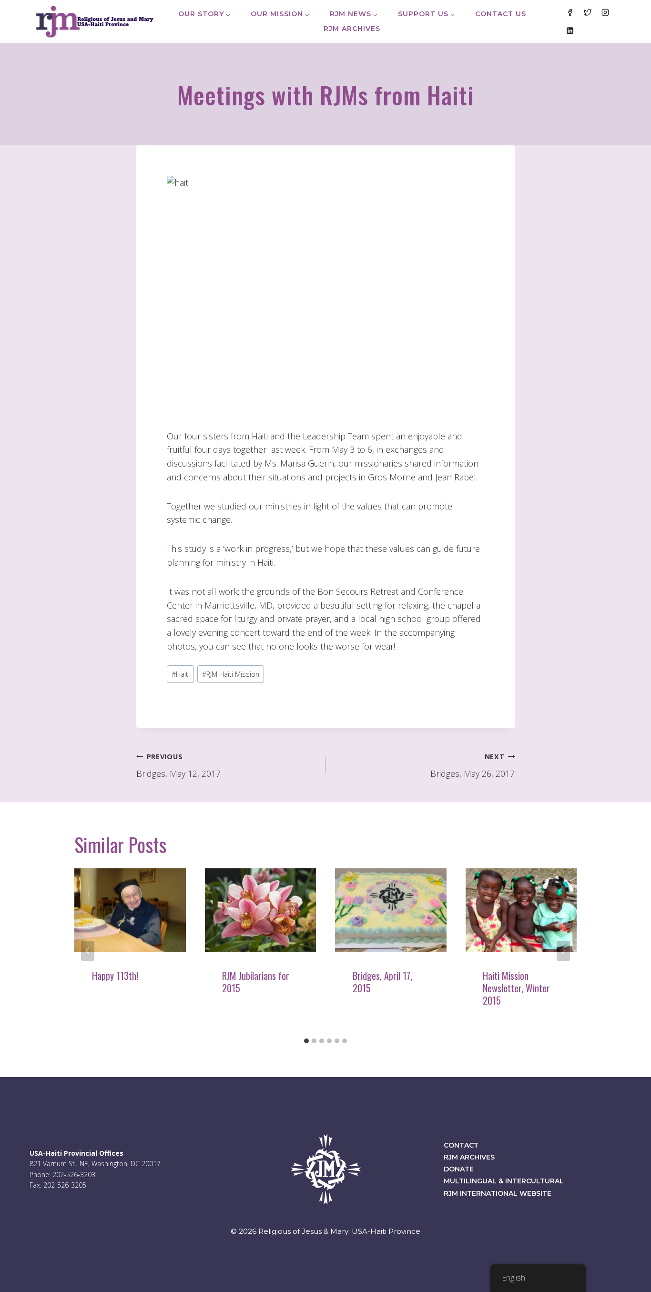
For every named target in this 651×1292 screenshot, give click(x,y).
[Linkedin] (569, 30)
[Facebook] (569, 12)
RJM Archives (352, 28)
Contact (461, 1145)
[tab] (306, 1040)
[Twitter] (587, 12)
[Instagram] (605, 12)
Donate (459, 1169)
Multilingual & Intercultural (504, 1181)
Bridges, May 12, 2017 (178, 766)
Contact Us (500, 14)
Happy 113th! (115, 975)
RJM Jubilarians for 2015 (255, 981)
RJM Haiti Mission (230, 674)
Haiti (181, 674)
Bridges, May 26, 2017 (472, 766)
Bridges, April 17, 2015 (382, 981)
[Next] (563, 951)
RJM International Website (497, 1193)
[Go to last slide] (87, 951)
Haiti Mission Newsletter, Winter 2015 (516, 987)
